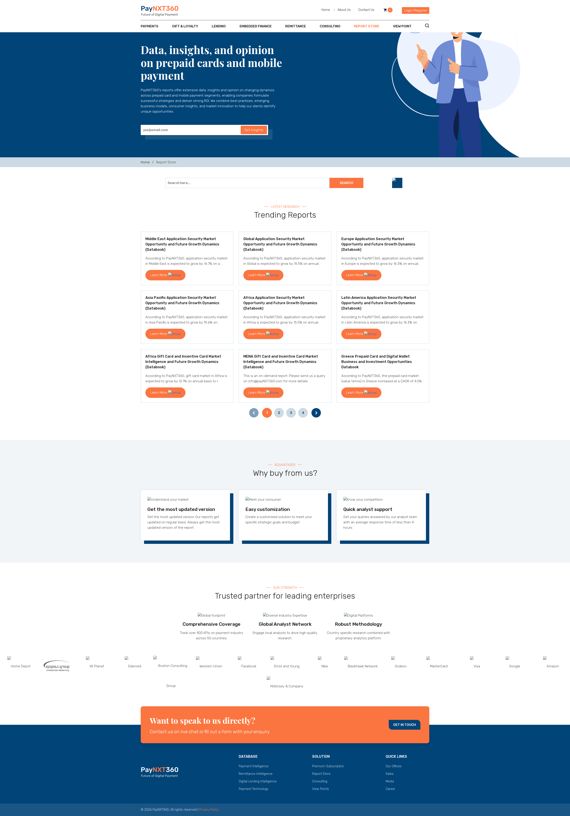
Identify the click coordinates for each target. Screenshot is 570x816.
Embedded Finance (256, 26)
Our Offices (394, 766)
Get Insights (253, 130)
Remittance (295, 26)
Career (390, 789)
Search (346, 183)
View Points (320, 789)
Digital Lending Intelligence (258, 781)
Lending (219, 26)
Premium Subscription (328, 766)
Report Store (366, 26)
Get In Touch (404, 725)
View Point (402, 26)
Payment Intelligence (254, 766)
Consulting (330, 26)
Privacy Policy (209, 810)
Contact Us (366, 10)
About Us (344, 10)
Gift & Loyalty (185, 26)
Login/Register (415, 10)
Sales (390, 774)
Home (326, 10)
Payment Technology (253, 789)
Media (390, 781)
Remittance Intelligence (256, 774)
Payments (149, 26)
